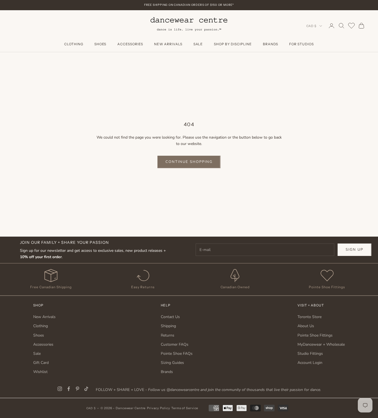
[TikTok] (86, 388)
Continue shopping (188, 161)
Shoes (100, 44)
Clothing (73, 44)
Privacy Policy (158, 408)
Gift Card (41, 362)
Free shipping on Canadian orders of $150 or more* (189, 5)
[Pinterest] (77, 388)
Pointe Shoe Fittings (315, 335)
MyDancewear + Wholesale (321, 344)
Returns (167, 335)
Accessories (130, 44)
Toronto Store (309, 316)
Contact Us (170, 316)
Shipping (168, 326)
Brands (270, 44)
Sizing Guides (172, 362)
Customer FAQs (174, 344)
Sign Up (354, 249)
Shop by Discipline (233, 44)
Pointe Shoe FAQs (177, 353)
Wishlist (40, 371)
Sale (198, 44)
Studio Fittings (310, 353)
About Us (305, 326)
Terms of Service (184, 408)
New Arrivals (168, 44)
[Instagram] (60, 388)
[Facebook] (68, 388)
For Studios (301, 44)
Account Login (309, 362)
